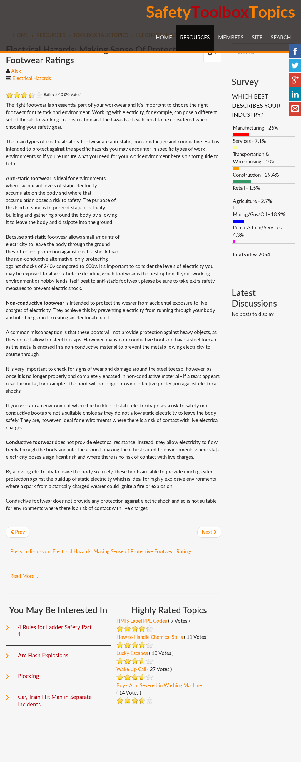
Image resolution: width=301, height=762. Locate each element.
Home (164, 37)
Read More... (24, 576)
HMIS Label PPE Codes (141, 621)
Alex (16, 71)
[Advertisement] (172, 216)
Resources (195, 37)
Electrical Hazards (31, 78)
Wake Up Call (131, 669)
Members (231, 37)
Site (257, 37)
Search (281, 37)
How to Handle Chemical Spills (149, 637)
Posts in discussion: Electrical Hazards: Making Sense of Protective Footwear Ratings (101, 551)
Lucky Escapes (132, 653)
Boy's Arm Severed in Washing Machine (159, 685)
